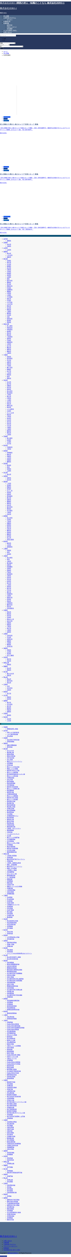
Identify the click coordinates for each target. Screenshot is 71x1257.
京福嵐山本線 (11, 1136)
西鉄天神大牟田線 (12, 1201)
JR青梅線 (10, 844)
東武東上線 (10, 752)
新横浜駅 (9, 879)
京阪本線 (9, 1131)
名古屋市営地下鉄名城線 (14, 995)
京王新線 (9, 814)
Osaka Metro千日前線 (13, 1064)
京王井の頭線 (11, 850)
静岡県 (5, 516)
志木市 (9, 420)
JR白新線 (10, 950)
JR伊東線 (10, 1002)
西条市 (9, 670)
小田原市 (9, 336)
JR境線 (9, 1196)
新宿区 (9, 320)
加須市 (9, 418)
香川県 (5, 671)
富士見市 (9, 391)
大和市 (9, 344)
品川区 (9, 268)
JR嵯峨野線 (10, 1147)
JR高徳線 (10, 1170)
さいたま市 (10, 413)
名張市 (9, 554)
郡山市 (9, 253)
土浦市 (9, 441)
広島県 (5, 684)
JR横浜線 (10, 888)
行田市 (9, 398)
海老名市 (9, 327)
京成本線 (9, 901)
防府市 (9, 699)
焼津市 (9, 536)
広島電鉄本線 (11, 1185)
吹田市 (9, 577)
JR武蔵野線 (10, 872)
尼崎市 (9, 623)
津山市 (9, 682)
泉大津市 (9, 557)
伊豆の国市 (10, 539)
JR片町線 (10, 1134)
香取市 (9, 378)
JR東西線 (10, 1060)
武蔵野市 (9, 289)
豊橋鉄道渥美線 (12, 968)
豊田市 (9, 503)
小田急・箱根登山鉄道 (14, 863)
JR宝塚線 (10, 1084)
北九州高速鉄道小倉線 (14, 1212)
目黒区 (9, 260)
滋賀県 (5, 648)
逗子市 (9, 346)
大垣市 (9, 545)
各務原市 (9, 547)
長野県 (5, 476)
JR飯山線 (10, 946)
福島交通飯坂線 (12, 745)
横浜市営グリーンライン (14, 866)
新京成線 (9, 911)
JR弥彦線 (10, 951)
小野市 (9, 626)
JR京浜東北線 (11, 924)
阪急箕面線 (10, 1051)
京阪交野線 (10, 1127)
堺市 (8, 559)
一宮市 (9, 483)
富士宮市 (9, 518)
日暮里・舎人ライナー (14, 828)
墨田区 (9, 322)
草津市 (9, 653)
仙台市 (9, 244)
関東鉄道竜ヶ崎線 (12, 729)
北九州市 (9, 704)
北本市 (9, 402)
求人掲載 (6, 16)
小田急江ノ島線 (12, 870)
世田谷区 (9, 318)
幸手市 (9, 422)
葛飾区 (9, 291)
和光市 (9, 407)
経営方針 (9, 25)
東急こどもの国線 (12, 768)
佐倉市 (9, 356)
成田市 (9, 362)
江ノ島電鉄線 (11, 877)
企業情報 (6, 23)
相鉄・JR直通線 (12, 864)
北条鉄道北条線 (12, 1087)
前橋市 (9, 460)
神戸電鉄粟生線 (12, 1109)
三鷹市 (9, 311)
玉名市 (9, 719)
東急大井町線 (11, 756)
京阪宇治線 (10, 1129)
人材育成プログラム (9, 18)
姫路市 (9, 624)
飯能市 (9, 431)
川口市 (9, 425)
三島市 (9, 521)
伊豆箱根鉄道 (11, 1007)
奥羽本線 (9, 747)
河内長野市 (10, 608)
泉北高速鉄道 (11, 1038)
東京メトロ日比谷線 (13, 767)
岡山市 (9, 679)
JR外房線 (10, 913)
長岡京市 (9, 639)
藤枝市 (9, 534)
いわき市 (9, 255)
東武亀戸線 (10, 803)
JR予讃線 (10, 1167)
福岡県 (5, 700)
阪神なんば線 (11, 1040)
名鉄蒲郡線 (10, 962)
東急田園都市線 (12, 852)
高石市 (9, 606)
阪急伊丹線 (10, 1065)
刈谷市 (9, 514)
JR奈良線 (10, 1158)
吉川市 (9, 382)
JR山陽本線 (10, 1093)
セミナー (9, 19)
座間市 (9, 338)
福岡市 (9, 711)
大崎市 (9, 246)
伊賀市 (9, 550)
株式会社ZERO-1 (8, 8)
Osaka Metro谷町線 (13, 1024)
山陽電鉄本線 (11, 1091)
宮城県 (5, 242)
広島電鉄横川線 (12, 1192)
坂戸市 (9, 384)
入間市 (9, 394)
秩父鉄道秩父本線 (12, 921)
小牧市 (9, 512)
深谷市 (9, 423)
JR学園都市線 (11, 1033)
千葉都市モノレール (13, 904)
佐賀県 (5, 713)
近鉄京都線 (10, 1132)
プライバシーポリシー (10, 1246)
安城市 (9, 485)
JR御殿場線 (10, 893)
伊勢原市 (9, 329)
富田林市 (9, 574)
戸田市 (9, 416)
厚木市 (9, 333)
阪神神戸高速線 (12, 1111)
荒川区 (9, 284)
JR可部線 (10, 1189)
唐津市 (9, 715)
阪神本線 (9, 1036)
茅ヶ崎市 (9, 326)
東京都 (5, 259)
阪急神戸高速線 (12, 1094)
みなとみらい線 (12, 873)
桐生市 (9, 454)
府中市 (9, 262)
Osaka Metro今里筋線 (13, 1062)
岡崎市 (9, 487)
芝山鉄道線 (10, 899)
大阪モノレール (12, 1058)
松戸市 (9, 371)
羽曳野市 (9, 594)
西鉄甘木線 (10, 1219)
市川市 (9, 360)
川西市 (9, 630)
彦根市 (9, 650)
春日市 (9, 702)
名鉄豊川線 (10, 991)
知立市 (9, 505)
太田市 (9, 458)
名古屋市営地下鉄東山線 (14, 989)
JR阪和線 (10, 1022)
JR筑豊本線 (10, 1207)
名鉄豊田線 (10, 993)
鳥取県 (5, 691)
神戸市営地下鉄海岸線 (14, 1096)
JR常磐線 (10, 763)
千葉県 (5, 355)
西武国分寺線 (11, 801)
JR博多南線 (10, 1216)
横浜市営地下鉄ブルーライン (16, 859)
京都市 (9, 643)
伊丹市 (9, 615)
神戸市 (9, 628)
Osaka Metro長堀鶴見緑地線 (15, 1027)
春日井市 (9, 507)
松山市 (9, 668)
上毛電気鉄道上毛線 (13, 937)
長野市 (9, 478)
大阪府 (5, 556)
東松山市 (9, 405)
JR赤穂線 (10, 1114)
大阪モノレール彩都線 (14, 1045)
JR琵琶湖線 (10, 1152)
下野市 (9, 449)
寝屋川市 (9, 597)
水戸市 (9, 443)
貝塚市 (9, 568)
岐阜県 (5, 541)
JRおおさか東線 (12, 1035)
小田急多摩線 (11, 890)
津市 (8, 552)
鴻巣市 (9, 385)
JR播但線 (10, 1085)
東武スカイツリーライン (14, 761)
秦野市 (9, 349)
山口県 (5, 695)
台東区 (9, 277)
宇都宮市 (9, 447)
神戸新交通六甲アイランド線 (16, 1113)
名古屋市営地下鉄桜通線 (14, 980)
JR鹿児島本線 (11, 1214)
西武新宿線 (10, 817)
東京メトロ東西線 (12, 796)
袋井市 (9, 527)
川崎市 (9, 353)
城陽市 (9, 641)
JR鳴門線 (10, 1176)
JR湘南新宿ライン (12, 815)
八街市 (9, 373)
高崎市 (9, 456)
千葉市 (9, 365)
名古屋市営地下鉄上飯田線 (15, 978)
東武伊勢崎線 (11, 810)
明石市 (9, 612)
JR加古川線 (10, 1100)
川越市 (9, 427)
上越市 (9, 470)
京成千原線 (10, 902)
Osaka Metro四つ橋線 (13, 1055)
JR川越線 (10, 928)
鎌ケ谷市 (9, 367)
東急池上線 (10, 819)
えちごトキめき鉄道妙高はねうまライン (19, 953)
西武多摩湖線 (11, 783)
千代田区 (9, 297)
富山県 (5, 472)
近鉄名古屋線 (11, 975)
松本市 (9, 480)
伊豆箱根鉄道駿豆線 (13, 1000)
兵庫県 (5, 610)
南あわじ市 (10, 619)
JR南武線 (10, 857)
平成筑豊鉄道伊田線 (13, 1203)
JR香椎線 (10, 1218)
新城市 (9, 489)
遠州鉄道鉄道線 (12, 1006)
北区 (8, 317)
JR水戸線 (10, 931)
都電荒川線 (10, 792)
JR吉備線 (10, 1181)
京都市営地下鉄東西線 (14, 1143)
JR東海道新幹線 (12, 794)
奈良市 (9, 661)
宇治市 (9, 637)
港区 (8, 278)
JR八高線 (10, 759)
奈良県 (5, 657)
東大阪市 (9, 563)
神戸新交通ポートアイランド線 (16, 1102)
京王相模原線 (11, 839)
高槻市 (9, 570)
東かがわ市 (10, 673)
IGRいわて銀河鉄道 (13, 732)
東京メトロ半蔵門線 (13, 837)
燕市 (8, 467)
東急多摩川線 (11, 826)
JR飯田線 (10, 997)
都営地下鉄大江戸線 (13, 770)
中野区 (9, 293)
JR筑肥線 (10, 1210)
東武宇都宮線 (11, 846)
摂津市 (9, 599)
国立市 (9, 306)
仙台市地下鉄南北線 (13, 739)
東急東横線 (10, 830)
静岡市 (9, 525)
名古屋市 (9, 510)
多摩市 (9, 275)
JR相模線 (10, 881)
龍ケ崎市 (9, 438)
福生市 (9, 298)
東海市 (9, 508)
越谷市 (9, 432)
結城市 (9, 440)
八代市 (9, 720)
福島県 (5, 251)
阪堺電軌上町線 (12, 1069)
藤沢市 (9, 347)
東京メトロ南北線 (12, 776)
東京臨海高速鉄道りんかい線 (16, 774)
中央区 (9, 300)
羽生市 (9, 403)
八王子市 (9, 304)
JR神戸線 (10, 1089)
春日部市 (9, 393)
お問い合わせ (7, 32)
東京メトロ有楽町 (12, 799)
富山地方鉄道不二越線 (14, 957)
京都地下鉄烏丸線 (12, 1145)
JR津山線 (10, 1180)
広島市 (9, 690)
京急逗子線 (10, 884)
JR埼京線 (10, 765)
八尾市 (9, 585)
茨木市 (9, 579)
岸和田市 (9, 603)
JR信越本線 (10, 939)
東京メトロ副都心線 (13, 788)
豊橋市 (9, 501)
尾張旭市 (9, 496)
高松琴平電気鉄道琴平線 (14, 1172)
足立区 (9, 307)
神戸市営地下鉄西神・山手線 (16, 1116)
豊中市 (9, 592)
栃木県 (5, 445)
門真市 (9, 572)
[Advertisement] (35, 72)
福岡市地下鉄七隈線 (13, 1205)
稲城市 (9, 273)
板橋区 (9, 266)
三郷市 (9, 429)
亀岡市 (9, 644)
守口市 (9, 590)
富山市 (9, 474)
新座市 (9, 389)
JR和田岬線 (10, 1098)
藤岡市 (9, 461)
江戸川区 (9, 302)
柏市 (8, 376)
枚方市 (9, 583)
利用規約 (6, 1248)
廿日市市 (9, 688)
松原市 (9, 581)
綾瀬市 (9, 331)
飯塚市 (9, 708)
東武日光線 (10, 821)
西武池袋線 (10, 781)
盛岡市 (9, 240)
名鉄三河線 (10, 984)
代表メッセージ (12, 27)
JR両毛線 (10, 933)
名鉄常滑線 (10, 988)
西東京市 (9, 286)
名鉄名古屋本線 (12, 966)
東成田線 (9, 917)
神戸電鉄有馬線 (12, 1105)
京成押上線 (10, 915)
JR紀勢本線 (10, 1017)
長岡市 (9, 469)
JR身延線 (10, 1004)
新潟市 (9, 465)
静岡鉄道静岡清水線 (13, 1009)
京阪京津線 (10, 1149)
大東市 (9, 595)
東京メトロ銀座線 (12, 772)
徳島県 (5, 1174)
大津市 (9, 652)
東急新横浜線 (11, 875)
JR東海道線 (10, 777)
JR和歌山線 (10, 1163)
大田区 (9, 271)
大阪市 (9, 561)
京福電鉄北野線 (12, 1122)
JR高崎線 (10, 926)
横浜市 (9, 335)
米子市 (9, 693)
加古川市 (9, 621)
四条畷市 (9, 566)
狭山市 (9, 396)
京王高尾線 (10, 841)
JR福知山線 (10, 1107)
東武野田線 (10, 812)
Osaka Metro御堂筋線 (13, 1026)
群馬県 (5, 451)
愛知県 (5, 481)
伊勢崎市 (9, 452)
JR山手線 (10, 779)
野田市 (9, 374)
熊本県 (5, 717)
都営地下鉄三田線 (12, 797)
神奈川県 (6, 324)
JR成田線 (10, 906)
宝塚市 (9, 617)
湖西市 (9, 523)
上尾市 (9, 434)
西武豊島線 (10, 790)
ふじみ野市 (10, 409)
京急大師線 (10, 892)
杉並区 (9, 288)
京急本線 (9, 832)
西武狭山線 (10, 823)
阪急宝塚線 (10, 1067)
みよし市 (9, 490)
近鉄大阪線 (10, 1047)
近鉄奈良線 (10, 1160)
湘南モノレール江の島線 (14, 886)
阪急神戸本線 (11, 1082)
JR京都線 (10, 1125)
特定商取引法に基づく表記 (11, 1250)
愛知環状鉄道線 (12, 971)
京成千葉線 (10, 910)
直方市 (9, 706)
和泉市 (9, 601)
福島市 (9, 257)
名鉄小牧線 (10, 977)
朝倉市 (9, 710)
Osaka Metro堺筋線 (13, 1029)
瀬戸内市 (9, 681)
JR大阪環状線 (11, 1031)
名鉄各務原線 (11, 982)
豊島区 (9, 282)
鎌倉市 (9, 351)
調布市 (9, 309)
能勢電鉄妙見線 (12, 1074)
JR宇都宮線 (10, 785)
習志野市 (9, 358)
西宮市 (9, 614)
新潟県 (5, 463)
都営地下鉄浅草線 (12, 787)
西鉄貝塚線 (10, 1208)
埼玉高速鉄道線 (12, 922)
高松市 (9, 675)
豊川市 (9, 498)
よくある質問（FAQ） (10, 30)
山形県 (5, 248)
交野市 (9, 575)
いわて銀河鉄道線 (12, 734)
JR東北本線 (10, 808)
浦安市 (9, 364)
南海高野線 (10, 1078)
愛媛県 (5, 666)
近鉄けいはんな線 (12, 1056)
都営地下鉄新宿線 (12, 848)
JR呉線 (9, 1187)
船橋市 (9, 369)
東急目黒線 (10, 754)
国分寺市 (9, 280)
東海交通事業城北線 (13, 964)
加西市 (9, 632)
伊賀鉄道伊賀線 (12, 1018)
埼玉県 (5, 380)
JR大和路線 (10, 1140)
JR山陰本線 (10, 1123)
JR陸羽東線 (10, 741)
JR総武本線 (10, 825)
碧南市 (9, 494)
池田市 (9, 565)
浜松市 (9, 528)
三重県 (5, 548)
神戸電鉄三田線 (12, 1103)
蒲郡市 (9, 499)
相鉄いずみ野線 (12, 868)
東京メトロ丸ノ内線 (13, 843)
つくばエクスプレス (13, 834)
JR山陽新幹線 (11, 1042)
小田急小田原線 (12, 855)
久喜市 (9, 411)
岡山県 (5, 677)
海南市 (9, 664)
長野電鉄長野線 (12, 942)
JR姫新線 (10, 1118)
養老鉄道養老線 (12, 1013)
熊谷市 (9, 414)
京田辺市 (9, 635)
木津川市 (9, 646)
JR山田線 (10, 736)
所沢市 (9, 387)
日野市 (9, 269)
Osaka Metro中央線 (13, 1073)
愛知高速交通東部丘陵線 (14, 969)
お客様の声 (6, 21)
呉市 (8, 686)
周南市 (9, 697)
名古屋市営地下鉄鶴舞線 (14, 973)
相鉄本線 (9, 883)
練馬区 (9, 313)
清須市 (9, 492)
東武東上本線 (11, 806)
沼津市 (9, 519)
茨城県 (5, 436)
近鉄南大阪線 (11, 1076)
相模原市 (9, 342)
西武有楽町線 (11, 805)
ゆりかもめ (10, 750)
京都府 (5, 633)
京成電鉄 (9, 897)
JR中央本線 (10, 758)
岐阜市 (9, 543)
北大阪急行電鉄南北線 (14, 1071)
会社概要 (9, 28)
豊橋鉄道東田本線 (12, 986)
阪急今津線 (10, 1044)
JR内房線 (10, 908)
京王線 (9, 835)
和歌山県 (6, 662)
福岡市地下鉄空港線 (13, 1199)
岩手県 (5, 239)
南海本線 (9, 1049)
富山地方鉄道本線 (12, 959)
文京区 (9, 264)
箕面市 (9, 586)
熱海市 (9, 532)
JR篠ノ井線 (10, 944)
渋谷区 (9, 315)
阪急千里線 (10, 1053)
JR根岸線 (10, 861)
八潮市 (9, 400)
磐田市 (9, 530)
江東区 (9, 295)
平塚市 (9, 340)
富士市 (9, 537)
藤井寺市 (9, 604)
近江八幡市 (10, 655)
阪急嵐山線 (10, 1138)
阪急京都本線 (11, 1141)
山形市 (9, 250)
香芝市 (9, 659)
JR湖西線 (10, 1154)
